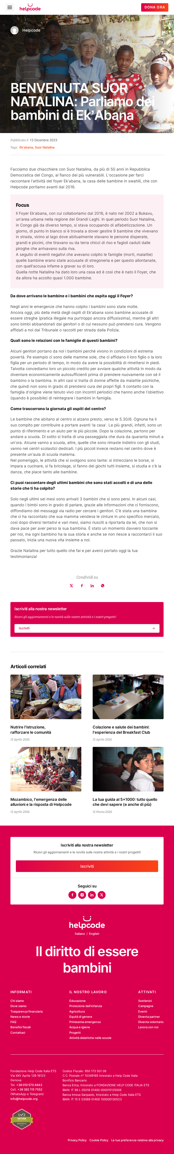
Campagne (145, 1006)
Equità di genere (80, 1016)
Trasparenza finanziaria (26, 1011)
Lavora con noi (148, 1027)
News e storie (20, 1016)
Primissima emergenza (85, 1022)
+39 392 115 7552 (29, 1089)
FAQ (13, 1022)
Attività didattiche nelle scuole (90, 1038)
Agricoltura (77, 1011)
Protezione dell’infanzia (85, 1006)
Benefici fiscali (20, 1027)
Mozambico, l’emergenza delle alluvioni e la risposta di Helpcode (41, 802)
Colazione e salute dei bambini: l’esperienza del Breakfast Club (121, 729)
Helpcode (31, 30)
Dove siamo (18, 1006)
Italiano (80, 933)
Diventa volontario (151, 1022)
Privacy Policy (77, 1140)
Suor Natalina (45, 147)
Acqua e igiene (79, 1027)
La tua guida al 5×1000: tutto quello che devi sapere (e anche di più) (125, 802)
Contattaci (17, 1032)
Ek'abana (26, 147)
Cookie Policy (98, 1140)
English (94, 933)
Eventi (142, 1011)
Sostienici (145, 1001)
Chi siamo (17, 1001)
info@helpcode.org (24, 1099)
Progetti (75, 1032)
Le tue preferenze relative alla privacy (137, 1140)
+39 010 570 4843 (29, 1085)
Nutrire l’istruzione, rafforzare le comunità (30, 729)
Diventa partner (149, 1016)
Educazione (77, 1001)
